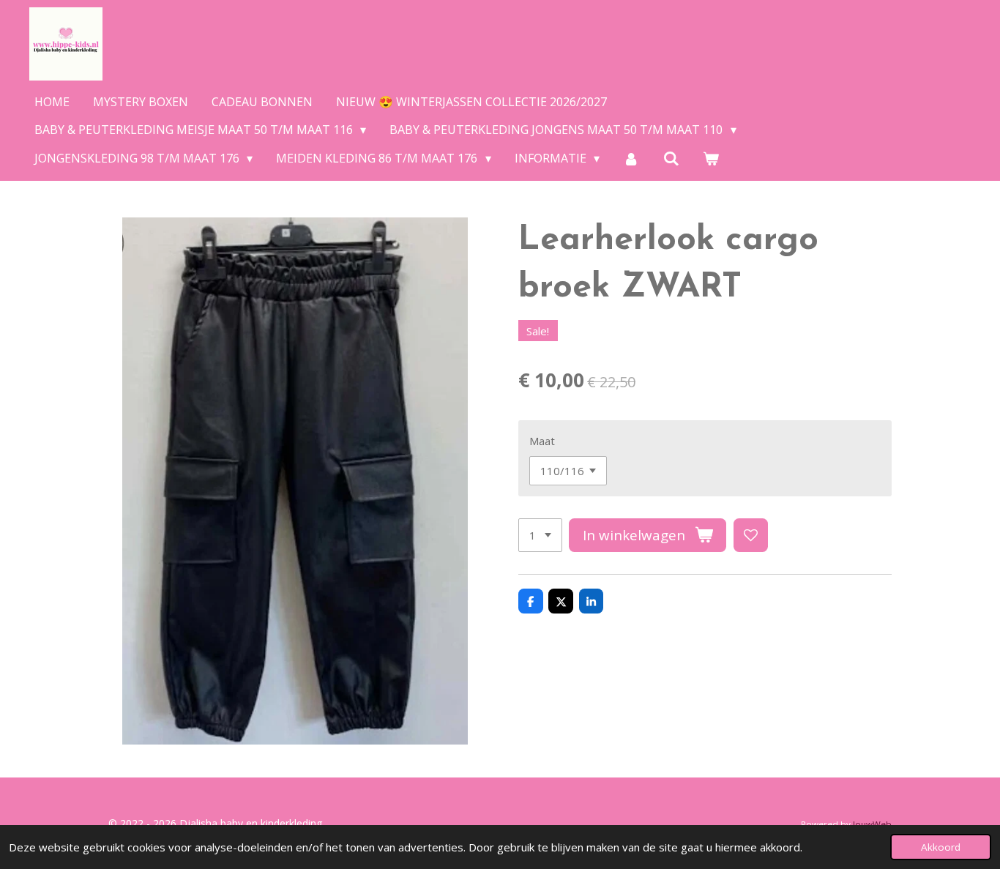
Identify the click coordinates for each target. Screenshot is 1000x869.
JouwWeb (872, 823)
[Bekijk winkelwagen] (711, 158)
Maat (542, 440)
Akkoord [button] (940, 847)
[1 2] (540, 535)
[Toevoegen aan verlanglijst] (751, 535)
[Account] (631, 158)
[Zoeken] (671, 158)
